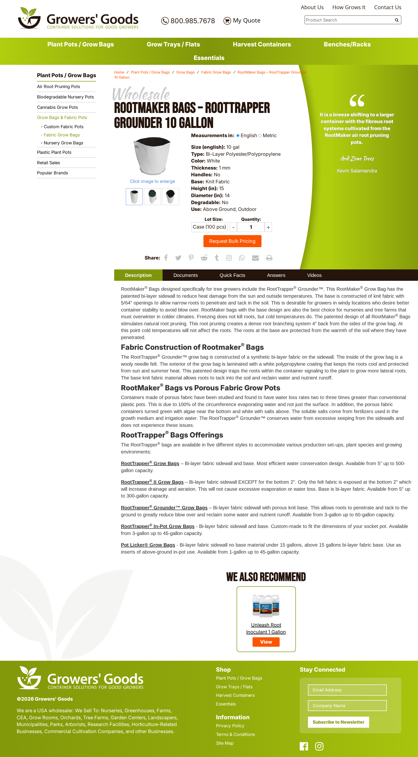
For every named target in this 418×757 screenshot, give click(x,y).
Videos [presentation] (314, 275)
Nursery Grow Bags (63, 142)
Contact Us (387, 7)
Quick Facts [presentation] (232, 275)
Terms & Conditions (235, 734)
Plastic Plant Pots (54, 152)
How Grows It (349, 7)
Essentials (209, 57)
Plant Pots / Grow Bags (80, 44)
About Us (312, 7)
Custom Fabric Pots (63, 126)
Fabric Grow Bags (216, 72)
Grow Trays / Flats (173, 44)
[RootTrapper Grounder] (152, 155)
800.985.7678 (193, 21)
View (266, 642)
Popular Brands (52, 172)
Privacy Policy (230, 725)
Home (119, 72)
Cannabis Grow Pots (57, 107)
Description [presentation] (138, 275)
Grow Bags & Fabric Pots (62, 117)
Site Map (225, 743)
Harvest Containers (262, 44)
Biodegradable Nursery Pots (65, 96)
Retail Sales (48, 162)
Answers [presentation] (276, 275)
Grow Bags (185, 72)
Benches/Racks (347, 44)
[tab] (138, 275)
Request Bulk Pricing (232, 241)
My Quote (247, 20)
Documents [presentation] (185, 275)
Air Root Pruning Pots (58, 86)
